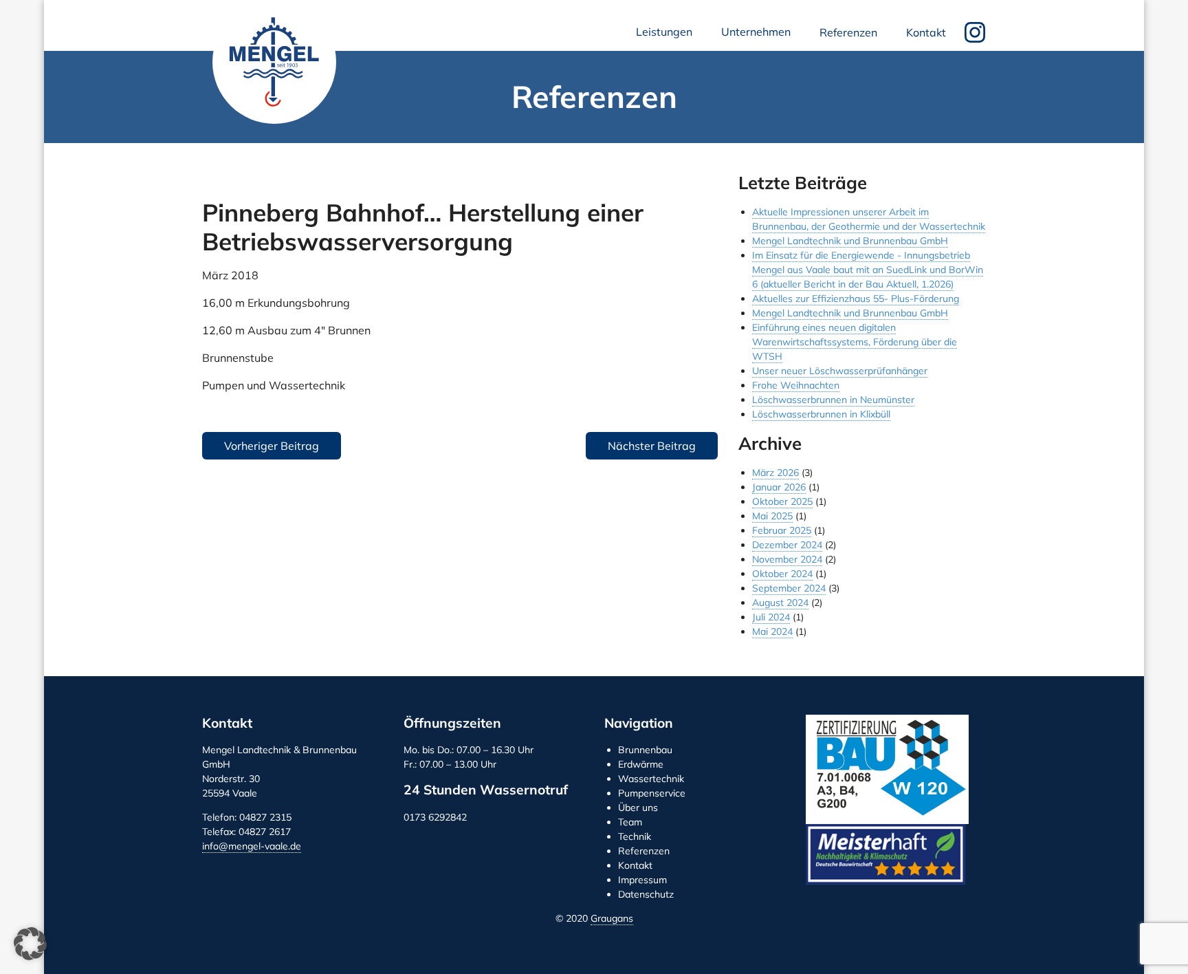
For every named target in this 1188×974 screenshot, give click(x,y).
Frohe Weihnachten (795, 385)
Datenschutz (646, 894)
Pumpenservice (651, 793)
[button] (30, 943)
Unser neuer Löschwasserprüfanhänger (839, 371)
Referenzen (848, 32)
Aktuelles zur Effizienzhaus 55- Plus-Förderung (855, 298)
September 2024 (789, 588)
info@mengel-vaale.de (251, 846)
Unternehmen (759, 35)
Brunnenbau (645, 750)
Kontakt (926, 32)
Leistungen (666, 35)
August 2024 (780, 602)
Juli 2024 (771, 617)
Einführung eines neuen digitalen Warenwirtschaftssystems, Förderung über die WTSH (854, 341)
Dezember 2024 (787, 545)
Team (630, 822)
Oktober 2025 (782, 501)
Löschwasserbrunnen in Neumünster (833, 399)
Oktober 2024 (782, 573)
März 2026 (775, 472)
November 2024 (787, 559)
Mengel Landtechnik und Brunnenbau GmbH (274, 62)
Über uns (638, 807)
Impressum (642, 880)
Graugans (612, 918)
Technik (634, 836)
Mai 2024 (772, 631)
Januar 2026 (779, 487)
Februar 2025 (781, 530)
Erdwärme (640, 764)
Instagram (975, 32)
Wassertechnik (651, 778)
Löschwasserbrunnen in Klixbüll (821, 414)
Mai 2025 (772, 516)
